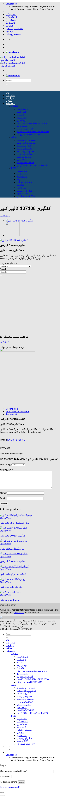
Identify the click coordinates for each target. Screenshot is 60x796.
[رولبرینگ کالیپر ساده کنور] (13, 235)
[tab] (33, 408)
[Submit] (7, 84)
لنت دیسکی (11, 14)
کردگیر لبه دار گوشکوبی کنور (13, 574)
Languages (11, 3)
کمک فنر (9, 25)
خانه (7, 92)
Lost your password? (10, 787)
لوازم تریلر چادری (25, 128)
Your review (6, 469)
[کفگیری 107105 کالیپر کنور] (13, 553)
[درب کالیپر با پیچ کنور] (10, 592)
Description (12, 408)
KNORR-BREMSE (16, 439)
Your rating (6, 464)
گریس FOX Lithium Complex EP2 (32, 165)
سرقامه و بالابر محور (26, 142)
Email (3, 498)
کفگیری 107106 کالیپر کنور (12, 535)
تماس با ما (10, 95)
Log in (21, 782)
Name (3, 492)
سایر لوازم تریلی (24, 190)
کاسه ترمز (10, 22)
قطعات (14, 106)
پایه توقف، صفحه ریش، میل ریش (32, 123)
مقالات (9, 100)
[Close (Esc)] (1, 792)
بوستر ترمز (22, 117)
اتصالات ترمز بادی (25, 154)
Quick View (5, 517)
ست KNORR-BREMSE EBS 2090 (33, 131)
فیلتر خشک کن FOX (26, 196)
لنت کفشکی (11, 17)
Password (5, 776)
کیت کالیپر (21, 111)
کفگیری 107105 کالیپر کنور (12, 561)
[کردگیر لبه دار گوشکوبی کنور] (14, 566)
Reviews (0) (11, 414)
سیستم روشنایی (13, 34)
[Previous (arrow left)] (1, 795)
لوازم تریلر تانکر (24, 156)
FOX (13, 168)
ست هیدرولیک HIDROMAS (29, 134)
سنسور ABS (22, 193)
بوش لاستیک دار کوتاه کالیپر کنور (14, 522)
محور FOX (22, 159)
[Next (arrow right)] (3, 795)
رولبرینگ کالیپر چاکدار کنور (12, 548)
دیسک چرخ (10, 20)
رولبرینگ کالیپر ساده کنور (11, 587)
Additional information (17, 411)
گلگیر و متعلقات (24, 145)
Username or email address (13, 771)
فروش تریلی (22, 108)
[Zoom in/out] (3, 792)
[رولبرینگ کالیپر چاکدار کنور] (13, 540)
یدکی (13, 137)
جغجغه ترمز (22, 125)
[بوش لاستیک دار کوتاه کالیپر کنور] (16, 515)
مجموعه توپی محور (14, 28)
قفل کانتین (22, 187)
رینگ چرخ (21, 120)
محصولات (10, 103)
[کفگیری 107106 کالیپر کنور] (19, 220)
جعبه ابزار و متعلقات (26, 139)
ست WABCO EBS (25, 162)
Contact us (19, 612)
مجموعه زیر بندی (24, 148)
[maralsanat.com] (13, 52)
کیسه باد (9, 31)
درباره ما (10, 98)
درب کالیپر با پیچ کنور (9, 599)
